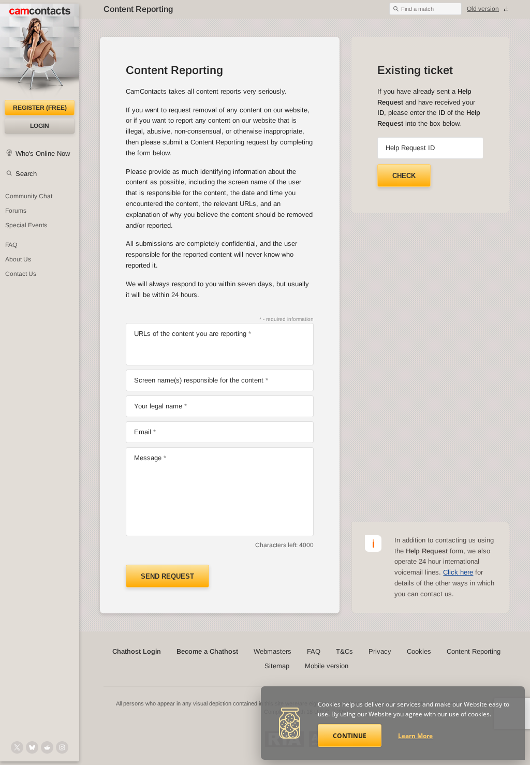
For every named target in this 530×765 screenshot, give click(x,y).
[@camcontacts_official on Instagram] (62, 747)
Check (404, 176)
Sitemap (276, 666)
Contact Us (20, 273)
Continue (349, 735)
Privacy (380, 651)
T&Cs (344, 651)
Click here (458, 572)
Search (26, 174)
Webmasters (272, 651)
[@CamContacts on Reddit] (47, 747)
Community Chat (28, 196)
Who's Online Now (43, 153)
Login (39, 125)
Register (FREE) (40, 107)
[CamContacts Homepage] (39, 52)
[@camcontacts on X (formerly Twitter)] (17, 747)
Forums (15, 210)
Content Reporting (473, 651)
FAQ (11, 244)
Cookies (419, 651)
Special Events (26, 225)
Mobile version (326, 666)
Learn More (415, 735)
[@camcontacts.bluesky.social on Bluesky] (32, 747)
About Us (18, 259)
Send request (167, 576)
